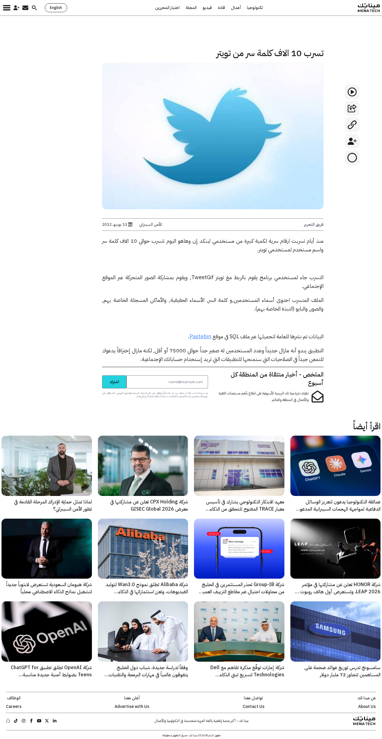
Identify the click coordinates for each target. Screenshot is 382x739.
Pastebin (200, 336)
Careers (13, 707)
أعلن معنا (132, 698)
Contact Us (253, 707)
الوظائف (14, 698)
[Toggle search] (34, 7)
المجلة (191, 8)
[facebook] (31, 721)
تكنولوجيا (255, 8)
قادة (221, 8)
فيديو (207, 8)
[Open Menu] (6, 8)
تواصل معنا (253, 698)
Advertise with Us (132, 707)
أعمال (236, 8)
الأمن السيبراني (150, 225)
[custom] (55, 721)
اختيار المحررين (167, 8)
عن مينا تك (367, 698)
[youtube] (39, 721)
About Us (367, 707)
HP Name (95, 375)
